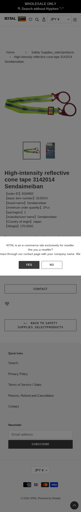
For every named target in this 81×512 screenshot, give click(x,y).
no (52, 264)
